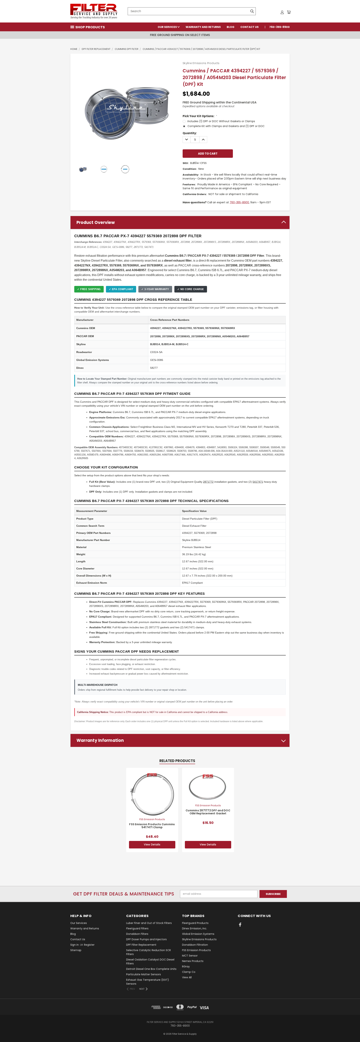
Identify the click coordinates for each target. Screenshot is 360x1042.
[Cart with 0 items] (289, 12)
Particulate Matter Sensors (143, 974)
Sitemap (75, 950)
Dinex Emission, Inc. (194, 928)
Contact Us (249, 27)
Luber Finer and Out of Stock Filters (149, 923)
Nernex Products (192, 961)
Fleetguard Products (195, 923)
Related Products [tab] (177, 760)
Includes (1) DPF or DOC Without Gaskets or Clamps (221, 121)
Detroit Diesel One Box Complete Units (151, 969)
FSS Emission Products (196, 950)
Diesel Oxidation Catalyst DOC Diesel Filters (150, 961)
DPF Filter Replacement (141, 945)
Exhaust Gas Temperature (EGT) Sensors (147, 982)
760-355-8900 (279, 27)
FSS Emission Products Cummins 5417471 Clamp (152, 825)
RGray (186, 966)
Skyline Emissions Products (199, 939)
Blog (230, 27)
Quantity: (190, 133)
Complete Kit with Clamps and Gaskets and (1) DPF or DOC (226, 126)
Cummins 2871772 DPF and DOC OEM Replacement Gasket (208, 812)
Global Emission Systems (198, 934)
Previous (350, 1030)
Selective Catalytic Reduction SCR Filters (148, 952)
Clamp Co (188, 972)
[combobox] (192, 11)
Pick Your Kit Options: (200, 116)
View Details (152, 844)
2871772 (208, 481)
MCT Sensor (190, 955)
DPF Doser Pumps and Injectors (146, 939)
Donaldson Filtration (195, 945)
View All (187, 977)
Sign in (75, 945)
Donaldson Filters (137, 934)
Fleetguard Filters (137, 928)
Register (89, 945)
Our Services (167, 27)
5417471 (258, 481)
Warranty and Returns (203, 27)
